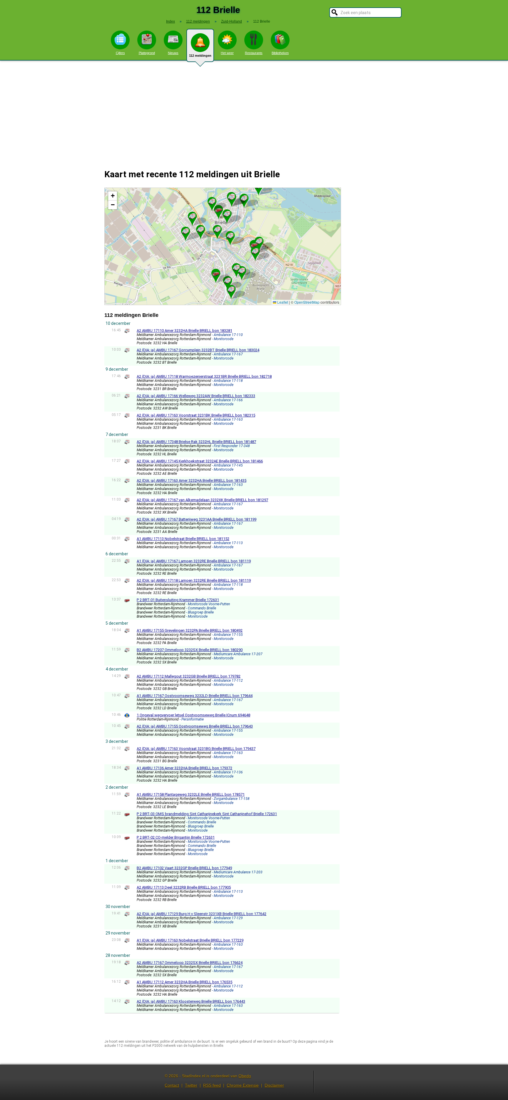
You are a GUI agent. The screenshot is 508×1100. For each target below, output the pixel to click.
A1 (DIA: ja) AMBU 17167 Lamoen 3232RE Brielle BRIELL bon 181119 (194, 561)
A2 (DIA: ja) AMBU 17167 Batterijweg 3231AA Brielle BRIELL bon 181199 (196, 519)
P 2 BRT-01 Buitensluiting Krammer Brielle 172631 (178, 600)
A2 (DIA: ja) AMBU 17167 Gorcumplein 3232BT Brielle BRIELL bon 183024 (198, 350)
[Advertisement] (254, 111)
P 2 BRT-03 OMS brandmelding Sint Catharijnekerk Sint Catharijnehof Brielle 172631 (207, 814)
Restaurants (254, 53)
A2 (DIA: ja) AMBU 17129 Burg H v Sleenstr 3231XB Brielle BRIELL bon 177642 (201, 914)
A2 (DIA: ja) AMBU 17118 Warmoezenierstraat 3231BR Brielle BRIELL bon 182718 (204, 376)
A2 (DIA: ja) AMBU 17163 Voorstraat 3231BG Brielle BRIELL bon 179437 (196, 748)
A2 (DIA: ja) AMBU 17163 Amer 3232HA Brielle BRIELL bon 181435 (191, 480)
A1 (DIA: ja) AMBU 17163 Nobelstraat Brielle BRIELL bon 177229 (190, 940)
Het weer (227, 53)
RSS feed (212, 1085)
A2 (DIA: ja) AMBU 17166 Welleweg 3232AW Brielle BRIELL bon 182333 (196, 396)
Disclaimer (274, 1085)
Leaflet (282, 302)
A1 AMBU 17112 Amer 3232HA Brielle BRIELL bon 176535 (184, 982)
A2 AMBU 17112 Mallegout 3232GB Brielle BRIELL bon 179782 (188, 676)
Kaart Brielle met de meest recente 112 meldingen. (222, 246)
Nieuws (173, 53)
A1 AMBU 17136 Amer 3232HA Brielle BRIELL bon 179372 (184, 768)
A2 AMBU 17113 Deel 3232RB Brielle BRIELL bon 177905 (184, 887)
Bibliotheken (280, 53)
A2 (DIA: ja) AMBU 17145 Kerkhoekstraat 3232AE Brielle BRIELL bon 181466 (200, 461)
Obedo (244, 1076)
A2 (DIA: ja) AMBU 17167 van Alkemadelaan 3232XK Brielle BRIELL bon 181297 (202, 500)
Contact (172, 1085)
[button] (244, 198)
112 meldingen (200, 55)
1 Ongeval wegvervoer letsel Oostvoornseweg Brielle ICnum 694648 (193, 715)
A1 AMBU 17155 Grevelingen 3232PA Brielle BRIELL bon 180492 (190, 630)
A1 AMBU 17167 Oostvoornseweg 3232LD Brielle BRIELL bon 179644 (195, 695)
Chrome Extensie (243, 1085)
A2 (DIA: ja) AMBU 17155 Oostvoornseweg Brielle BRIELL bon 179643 (195, 726)
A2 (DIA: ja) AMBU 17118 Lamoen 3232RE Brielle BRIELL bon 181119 (194, 580)
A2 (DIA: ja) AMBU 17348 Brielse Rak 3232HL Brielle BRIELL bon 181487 (196, 441)
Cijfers (120, 53)
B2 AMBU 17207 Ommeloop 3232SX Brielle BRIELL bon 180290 (190, 650)
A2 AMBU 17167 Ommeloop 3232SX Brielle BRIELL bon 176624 (190, 962)
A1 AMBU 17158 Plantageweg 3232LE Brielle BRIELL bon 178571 (191, 794)
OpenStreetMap (307, 302)
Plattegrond (147, 53)
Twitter (191, 1085)
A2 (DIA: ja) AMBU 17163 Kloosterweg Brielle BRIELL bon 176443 (191, 1001)
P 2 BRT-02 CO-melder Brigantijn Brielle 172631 (176, 837)
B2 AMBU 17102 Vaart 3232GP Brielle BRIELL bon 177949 (184, 868)
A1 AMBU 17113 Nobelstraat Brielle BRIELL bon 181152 (183, 538)
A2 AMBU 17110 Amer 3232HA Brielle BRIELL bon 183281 (184, 330)
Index (170, 21)
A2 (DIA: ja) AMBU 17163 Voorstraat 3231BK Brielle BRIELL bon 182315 (196, 415)
